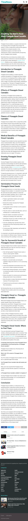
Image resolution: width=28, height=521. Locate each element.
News (16, 475)
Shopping (17, 482)
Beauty (2, 473)
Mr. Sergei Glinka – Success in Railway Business (16, 440)
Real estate (17, 478)
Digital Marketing (5, 478)
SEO (15, 480)
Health (16, 470)
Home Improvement (19, 472)
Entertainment (4, 482)
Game (2, 489)
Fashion (2, 484)
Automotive (3, 472)
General (5, 40)
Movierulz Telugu (10, 451)
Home (2, 40)
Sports (16, 484)
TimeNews (6, 2)
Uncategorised (18, 489)
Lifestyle (16, 473)
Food (2, 487)
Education (3, 480)
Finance (2, 485)
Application (3, 470)
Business (3, 475)
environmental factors (17, 167)
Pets (16, 477)
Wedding (16, 490)
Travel (16, 487)
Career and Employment (6, 477)
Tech (16, 485)
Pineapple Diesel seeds (9, 336)
